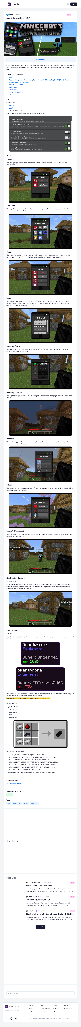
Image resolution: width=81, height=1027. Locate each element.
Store (30, 80)
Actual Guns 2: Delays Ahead (39, 886)
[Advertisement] (21, 825)
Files (10, 95)
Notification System (16, 84)
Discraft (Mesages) (22, 82)
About (55, 1006)
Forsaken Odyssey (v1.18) (38, 900)
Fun (8, 803)
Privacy (66, 1018)
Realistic (34, 803)
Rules (66, 1006)
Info (10, 77)
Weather (68, 80)
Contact (55, 1009)
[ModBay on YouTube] (6, 1018)
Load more (40, 927)
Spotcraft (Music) (44, 80)
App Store (24, 80)
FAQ (54, 1012)
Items (26, 803)
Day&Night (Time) (57, 80)
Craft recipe (13, 89)
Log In (74, 4)
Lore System (13, 87)
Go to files (40, 60)
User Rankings (69, 1009)
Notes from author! (16, 92)
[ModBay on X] (10, 1018)
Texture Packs (46, 1009)
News (31, 1006)
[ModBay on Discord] (15, 1018)
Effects (11, 82)
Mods (69, 14)
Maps (42, 1006)
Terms (59, 1018)
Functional (17, 803)
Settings (17, 80)
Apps (11, 80)
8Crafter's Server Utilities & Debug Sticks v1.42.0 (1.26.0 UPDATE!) (50, 914)
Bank (35, 80)
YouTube (12, 108)
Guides (31, 1009)
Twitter (11, 105)
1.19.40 (9, 795)
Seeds (43, 1012)
